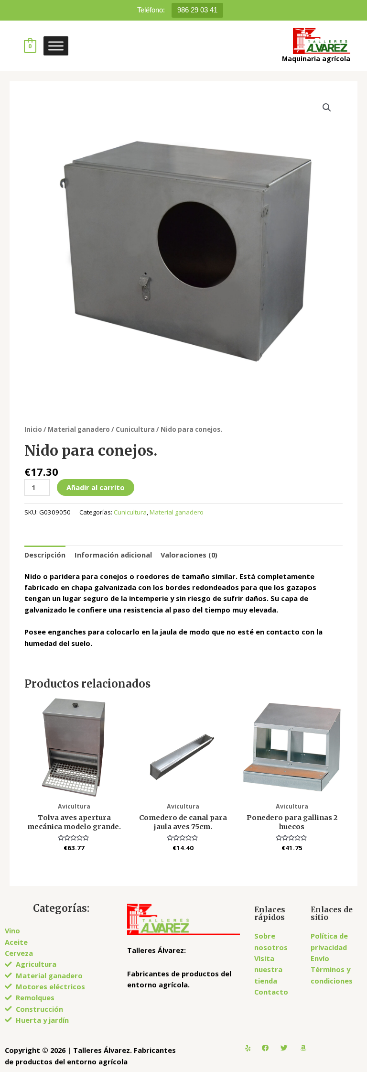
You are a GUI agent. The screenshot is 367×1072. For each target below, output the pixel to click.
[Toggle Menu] (56, 45)
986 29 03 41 (197, 10)
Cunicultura (135, 429)
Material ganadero (79, 429)
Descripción (44, 554)
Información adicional (113, 554)
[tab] (44, 555)
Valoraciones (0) (189, 554)
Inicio (33, 429)
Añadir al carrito (95, 487)
